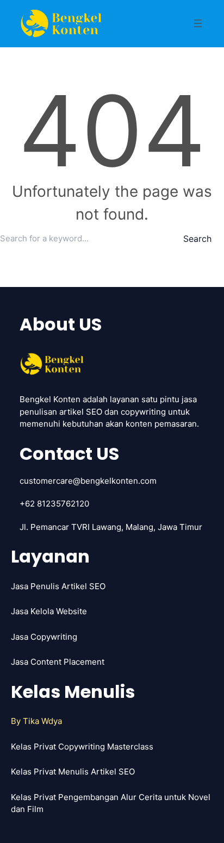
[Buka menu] (197, 23)
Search (197, 238)
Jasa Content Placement (57, 662)
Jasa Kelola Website (49, 611)
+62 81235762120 (54, 503)
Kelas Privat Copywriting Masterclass (82, 746)
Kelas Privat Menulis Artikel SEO (73, 771)
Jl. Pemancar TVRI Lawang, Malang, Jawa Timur (111, 527)
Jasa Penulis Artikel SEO (58, 586)
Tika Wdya (42, 721)
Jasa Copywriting (44, 637)
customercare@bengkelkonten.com (88, 481)
